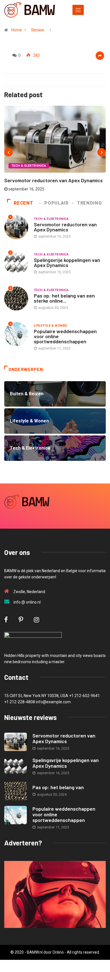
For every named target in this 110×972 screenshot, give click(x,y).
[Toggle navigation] (78, 10)
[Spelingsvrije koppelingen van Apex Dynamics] (15, 766)
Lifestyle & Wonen (50, 325)
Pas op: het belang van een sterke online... (64, 298)
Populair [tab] (56, 203)
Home (16, 30)
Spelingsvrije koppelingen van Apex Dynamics (67, 262)
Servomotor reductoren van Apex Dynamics (53, 180)
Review (37, 30)
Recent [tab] (23, 203)
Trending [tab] (89, 203)
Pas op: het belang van (58, 787)
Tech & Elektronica (28, 166)
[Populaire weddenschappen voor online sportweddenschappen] (15, 815)
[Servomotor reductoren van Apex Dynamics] (15, 742)
